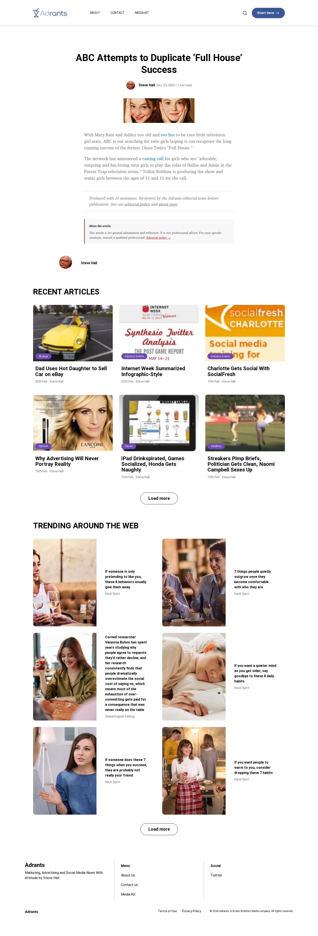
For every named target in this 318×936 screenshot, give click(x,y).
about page (167, 204)
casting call (153, 158)
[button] (159, 498)
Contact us (129, 885)
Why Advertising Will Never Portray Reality (67, 461)
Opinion (43, 446)
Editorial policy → (158, 237)
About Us (128, 875)
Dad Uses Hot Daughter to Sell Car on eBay (71, 371)
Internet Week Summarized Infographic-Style (153, 371)
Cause (129, 446)
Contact (118, 12)
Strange (43, 356)
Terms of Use (167, 911)
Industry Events (134, 356)
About (95, 12)
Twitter (216, 875)
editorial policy (137, 204)
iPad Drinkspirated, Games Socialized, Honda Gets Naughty (152, 464)
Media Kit (142, 12)
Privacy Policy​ (191, 911)
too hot (168, 134)
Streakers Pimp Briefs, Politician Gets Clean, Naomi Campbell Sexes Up (241, 464)
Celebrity (216, 446)
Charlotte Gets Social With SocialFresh (238, 371)
